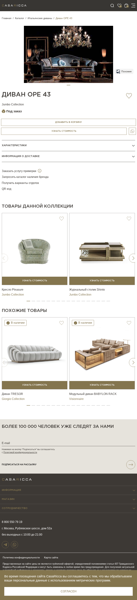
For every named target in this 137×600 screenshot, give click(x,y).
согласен (69, 591)
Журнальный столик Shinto (87, 289)
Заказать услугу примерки (19, 171)
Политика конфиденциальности (21, 557)
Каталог (19, 18)
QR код (6, 188)
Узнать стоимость (64, 131)
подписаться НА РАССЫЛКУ (19, 465)
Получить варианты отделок (20, 182)
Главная (6, 18)
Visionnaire (76, 398)
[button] (28, 405)
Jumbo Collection (13, 104)
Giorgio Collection (13, 398)
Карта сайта (51, 557)
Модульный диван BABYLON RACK (93, 393)
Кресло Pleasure (12, 289)
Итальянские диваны (40, 18)
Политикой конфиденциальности (20, 452)
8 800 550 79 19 (12, 521)
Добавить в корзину (68, 122)
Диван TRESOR (12, 393)
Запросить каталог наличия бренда (25, 176)
